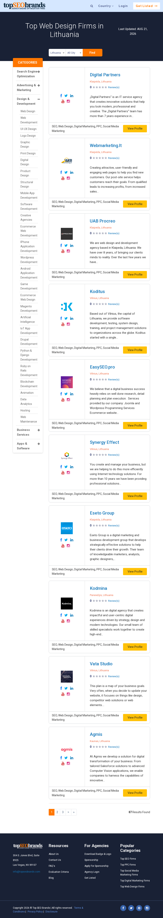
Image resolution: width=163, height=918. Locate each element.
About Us (54, 854)
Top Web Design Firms (132, 886)
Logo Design (28, 135)
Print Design (28, 153)
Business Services (23, 432)
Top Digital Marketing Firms (135, 880)
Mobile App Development (28, 195)
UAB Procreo (102, 221)
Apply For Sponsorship (96, 866)
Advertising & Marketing (26, 87)
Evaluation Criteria (59, 872)
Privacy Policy (35, 911)
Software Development (28, 206)
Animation (27, 392)
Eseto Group (102, 513)
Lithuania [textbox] (55, 52)
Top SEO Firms (128, 858)
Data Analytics (26, 401)
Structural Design (26, 184)
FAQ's (52, 866)
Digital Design (24, 162)
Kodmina (98, 588)
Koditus (97, 291)
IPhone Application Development (28, 246)
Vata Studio (101, 663)
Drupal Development (28, 341)
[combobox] (57, 53)
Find (92, 52)
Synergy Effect (104, 442)
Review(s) (113, 87)
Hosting (25, 410)
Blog (51, 877)
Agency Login (91, 872)
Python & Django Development (28, 355)
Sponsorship (91, 860)
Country (105, 6)
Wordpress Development (28, 259)
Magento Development (28, 308)
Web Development (28, 120)
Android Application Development (28, 273)
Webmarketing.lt (106, 145)
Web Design (27, 111)
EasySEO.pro (102, 367)
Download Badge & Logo (97, 854)
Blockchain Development (28, 384)
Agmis (96, 734)
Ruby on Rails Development (28, 371)
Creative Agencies (26, 217)
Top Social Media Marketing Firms (129, 872)
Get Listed (145, 6)
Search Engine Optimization (27, 74)
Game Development (28, 286)
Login (123, 6)
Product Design (25, 173)
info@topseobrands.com (26, 871)
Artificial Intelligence (27, 319)
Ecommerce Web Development (28, 231)
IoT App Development (28, 330)
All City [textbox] (71, 52)
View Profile (135, 128)
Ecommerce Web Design (28, 297)
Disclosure (51, 911)
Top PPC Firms (128, 864)
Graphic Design (25, 144)
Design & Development (26, 101)
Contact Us (55, 860)
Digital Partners (105, 74)
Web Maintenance (28, 419)
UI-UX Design (28, 129)
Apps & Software (23, 446)
